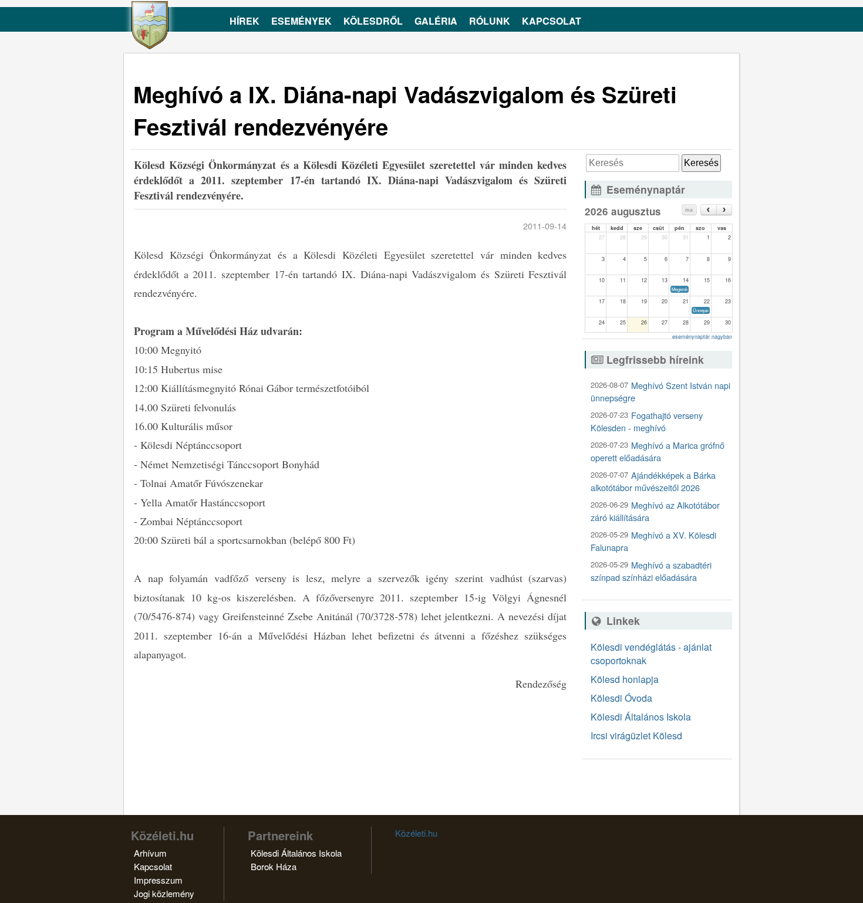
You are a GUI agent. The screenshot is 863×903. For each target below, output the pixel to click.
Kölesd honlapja (625, 679)
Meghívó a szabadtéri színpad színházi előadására (651, 571)
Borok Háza (273, 866)
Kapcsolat (551, 21)
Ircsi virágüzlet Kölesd (636, 735)
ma (689, 210)
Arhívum (150, 853)
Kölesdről (373, 21)
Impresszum (158, 880)
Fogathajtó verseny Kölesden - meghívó (647, 421)
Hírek (244, 21)
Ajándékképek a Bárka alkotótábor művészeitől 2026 (653, 481)
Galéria (435, 21)
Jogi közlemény (164, 893)
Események (301, 21)
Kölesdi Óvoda (621, 698)
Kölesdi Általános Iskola (641, 716)
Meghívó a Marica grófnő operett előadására (657, 451)
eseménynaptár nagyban (702, 336)
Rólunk (489, 21)
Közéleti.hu (416, 833)
